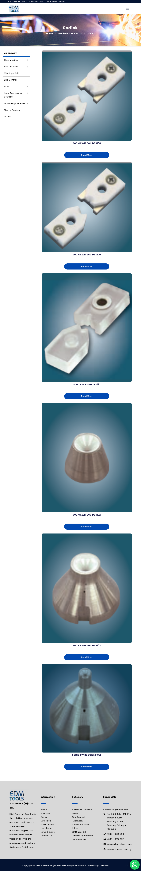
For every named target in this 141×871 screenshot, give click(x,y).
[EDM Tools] (13, 8)
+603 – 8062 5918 (59, 1)
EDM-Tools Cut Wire (82, 809)
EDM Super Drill (11, 73)
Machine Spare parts (70, 33)
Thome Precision (12, 110)
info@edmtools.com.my (40, 1)
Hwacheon (46, 828)
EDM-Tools (46, 820)
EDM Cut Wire (11, 66)
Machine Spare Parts (82, 835)
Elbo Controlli (10, 79)
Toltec (75, 828)
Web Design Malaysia (98, 865)
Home (49, 33)
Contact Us (46, 835)
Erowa (7, 86)
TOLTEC (8, 116)
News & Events (48, 831)
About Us (45, 813)
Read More (86, 155)
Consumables (11, 59)
